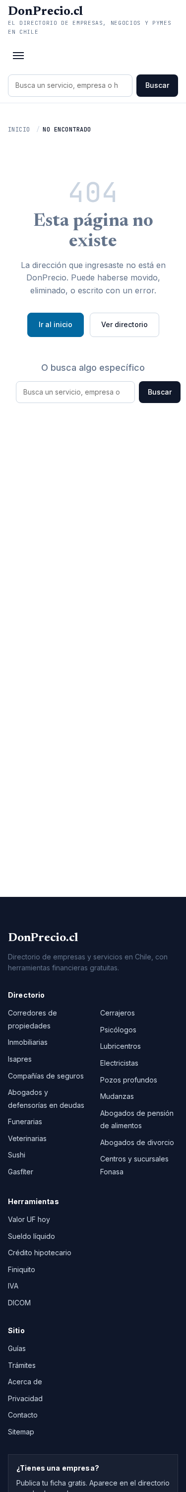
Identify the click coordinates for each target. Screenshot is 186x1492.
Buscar (157, 85)
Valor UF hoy (29, 1219)
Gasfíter (20, 1171)
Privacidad (25, 1398)
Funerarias (25, 1121)
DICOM (19, 1302)
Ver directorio (124, 324)
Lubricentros (120, 1046)
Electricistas (119, 1063)
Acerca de (25, 1381)
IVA (13, 1286)
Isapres (20, 1059)
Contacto (23, 1415)
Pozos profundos (128, 1080)
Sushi (16, 1155)
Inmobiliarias (28, 1042)
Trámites (22, 1365)
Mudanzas (117, 1096)
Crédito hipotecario (39, 1252)
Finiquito (21, 1269)
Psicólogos (118, 1029)
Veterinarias (27, 1138)
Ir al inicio (55, 324)
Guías (17, 1348)
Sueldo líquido (31, 1236)
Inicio (19, 130)
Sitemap (21, 1431)
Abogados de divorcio (137, 1142)
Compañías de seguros (46, 1076)
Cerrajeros (117, 1013)
